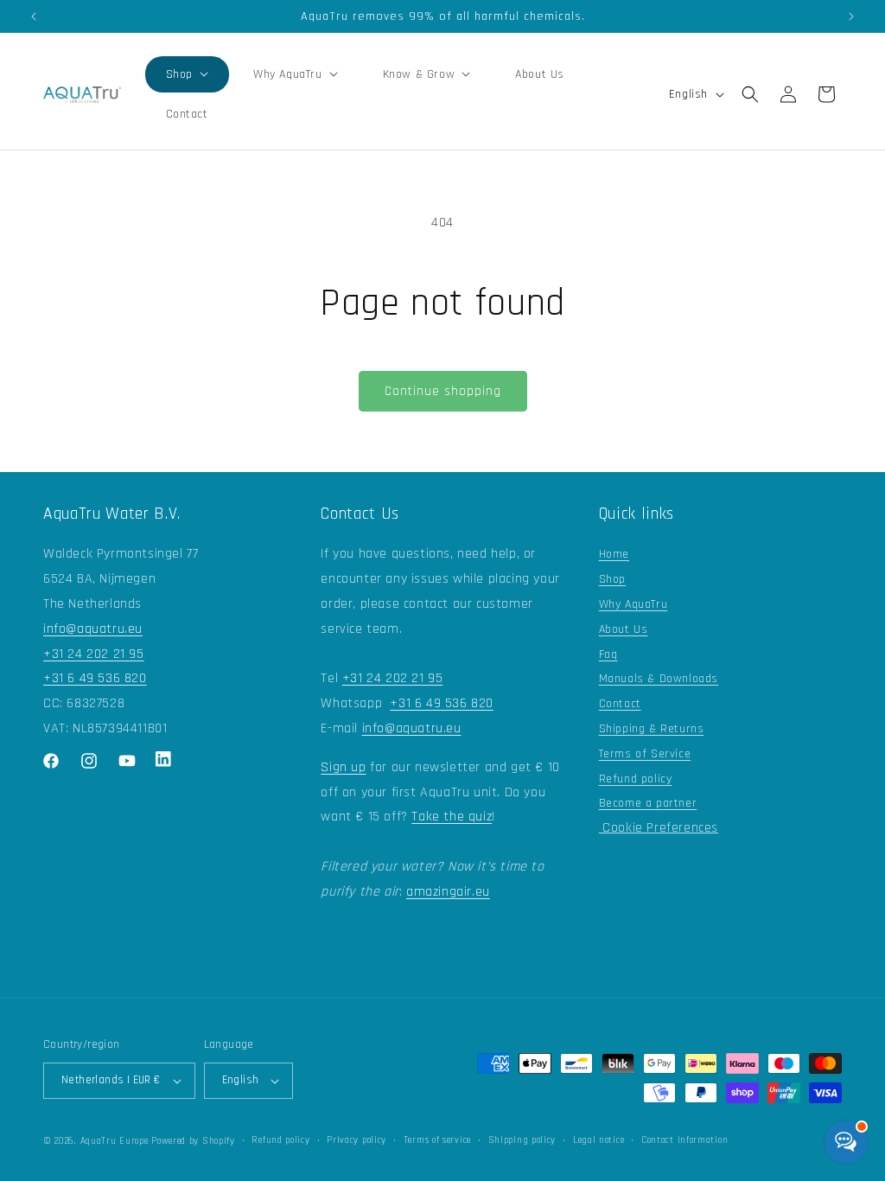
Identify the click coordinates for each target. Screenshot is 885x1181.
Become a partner (648, 803)
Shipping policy (522, 1140)
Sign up (343, 767)
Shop (612, 579)
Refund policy (635, 779)
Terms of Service (645, 754)
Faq (608, 654)
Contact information (684, 1140)
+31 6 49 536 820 (95, 678)
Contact (620, 704)
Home (614, 554)
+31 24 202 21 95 (93, 654)
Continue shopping (443, 391)
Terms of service (437, 1140)
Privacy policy (356, 1140)
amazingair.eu (448, 892)
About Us (623, 629)
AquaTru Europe (114, 1141)
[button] (187, 74)
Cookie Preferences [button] (658, 828)
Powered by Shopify (193, 1141)
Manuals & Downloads (658, 678)
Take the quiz (451, 817)
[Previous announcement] (34, 16)
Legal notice (598, 1140)
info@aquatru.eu (93, 629)
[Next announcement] (851, 16)
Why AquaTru (633, 604)
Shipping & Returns (651, 729)
